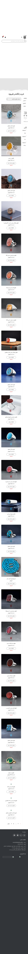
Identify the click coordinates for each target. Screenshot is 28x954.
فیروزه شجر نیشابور (11, 126)
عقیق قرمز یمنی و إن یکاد (11, 288)
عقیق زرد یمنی (11, 158)
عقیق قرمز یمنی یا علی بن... (11, 708)
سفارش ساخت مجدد (11, 163)
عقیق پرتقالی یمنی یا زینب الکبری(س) (11, 223)
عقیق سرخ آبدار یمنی (11, 676)
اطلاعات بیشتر (11, 195)
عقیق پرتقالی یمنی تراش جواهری (11, 352)
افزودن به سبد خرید (11, 130)
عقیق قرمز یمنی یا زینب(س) (11, 482)
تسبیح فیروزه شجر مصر (11, 579)
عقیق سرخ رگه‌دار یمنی (11, 643)
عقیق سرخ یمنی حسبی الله (11, 255)
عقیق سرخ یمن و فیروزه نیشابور (11, 417)
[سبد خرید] (2, 37)
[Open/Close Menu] (22, 37)
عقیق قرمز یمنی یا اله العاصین (11, 800)
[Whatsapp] (21, 835)
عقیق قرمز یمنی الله (11, 787)
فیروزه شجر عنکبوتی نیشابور (11, 813)
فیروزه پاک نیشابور (11, 449)
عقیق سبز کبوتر (11, 773)
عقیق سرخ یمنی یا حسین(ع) (11, 611)
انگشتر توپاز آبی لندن (11, 514)
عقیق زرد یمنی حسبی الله (11, 320)
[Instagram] (24, 835)
